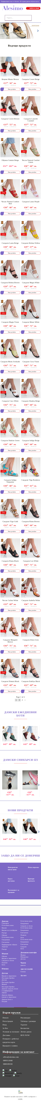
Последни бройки (8, 978)
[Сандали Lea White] (31, 548)
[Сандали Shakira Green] (10, 428)
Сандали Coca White (10, 401)
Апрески (5, 947)
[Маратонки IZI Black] (9, 780)
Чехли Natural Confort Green (31, 161)
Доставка (6, 1035)
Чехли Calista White (10, 600)
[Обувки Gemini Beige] (10, 147)
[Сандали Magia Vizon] (10, 309)
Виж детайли (12, 89)
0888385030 (8, 1064)
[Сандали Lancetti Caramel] (31, 106)
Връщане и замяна (10, 1046)
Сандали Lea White (30, 561)
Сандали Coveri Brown (10, 119)
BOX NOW (25, 1035)
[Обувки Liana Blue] (9, 826)
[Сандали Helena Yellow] (31, 230)
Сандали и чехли (27, 926)
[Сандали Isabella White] (31, 588)
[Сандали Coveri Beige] (31, 66)
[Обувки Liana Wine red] (30, 826)
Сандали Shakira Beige (31, 401)
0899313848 (34, 8)
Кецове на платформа (9, 930)
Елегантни (5, 942)
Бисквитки (25, 1028)
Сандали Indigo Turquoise (10, 481)
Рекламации (25, 1018)
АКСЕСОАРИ (27, 969)
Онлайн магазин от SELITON (20, 1102)
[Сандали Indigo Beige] (31, 428)
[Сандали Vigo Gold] (10, 509)
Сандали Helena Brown (10, 283)
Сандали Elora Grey (31, 640)
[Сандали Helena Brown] (10, 270)
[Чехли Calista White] (10, 588)
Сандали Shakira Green (10, 440)
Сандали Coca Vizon (31, 362)
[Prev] (3, 30)
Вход (5, 1025)
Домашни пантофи (29, 952)
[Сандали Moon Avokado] (10, 349)
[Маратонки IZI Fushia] (30, 780)
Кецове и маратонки (9, 958)
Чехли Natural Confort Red (10, 203)
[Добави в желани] (17, 59)
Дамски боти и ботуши (7, 1000)
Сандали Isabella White (31, 600)
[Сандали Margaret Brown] (10, 627)
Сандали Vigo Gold (10, 521)
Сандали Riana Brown (31, 521)
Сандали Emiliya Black (31, 681)
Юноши (5, 969)
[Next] (37, 30)
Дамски (5, 921)
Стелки (23, 971)
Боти (22, 937)
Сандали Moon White (30, 322)
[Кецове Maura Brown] (10, 66)
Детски (5, 973)
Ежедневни (6, 940)
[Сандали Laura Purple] (31, 189)
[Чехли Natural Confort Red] (10, 189)
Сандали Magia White (30, 283)
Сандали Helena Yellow (30, 243)
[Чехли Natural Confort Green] (31, 147)
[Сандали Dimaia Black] (10, 669)
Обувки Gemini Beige (10, 160)
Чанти (23, 963)
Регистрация (8, 1021)
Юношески (24, 957)
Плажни (23, 935)
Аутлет (24, 975)
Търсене (24, 1025)
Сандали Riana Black (10, 561)
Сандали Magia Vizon (10, 322)
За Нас (5, 1028)
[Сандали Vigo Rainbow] (31, 467)
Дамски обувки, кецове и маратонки (9, 996)
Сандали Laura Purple (30, 202)
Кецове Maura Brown (10, 79)
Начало (5, 1018)
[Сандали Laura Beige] (10, 230)
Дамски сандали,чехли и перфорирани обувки (10, 991)
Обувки (4, 935)
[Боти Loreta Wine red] (30, 734)
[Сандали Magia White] (31, 270)
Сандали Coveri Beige (31, 79)
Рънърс (4, 933)
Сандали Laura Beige (10, 243)
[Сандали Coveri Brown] (10, 106)
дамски (23, 965)
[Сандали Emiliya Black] (31, 669)
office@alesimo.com (11, 1057)
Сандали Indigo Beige (30, 440)
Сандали (24, 947)
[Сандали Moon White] (31, 309)
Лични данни (26, 1032)
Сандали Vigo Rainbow (30, 480)
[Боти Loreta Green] (9, 734)
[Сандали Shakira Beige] (31, 388)
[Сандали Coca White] (10, 388)
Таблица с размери (28, 1021)
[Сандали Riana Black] (10, 548)
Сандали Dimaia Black (10, 681)
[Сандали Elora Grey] (31, 627)
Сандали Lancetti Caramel (31, 120)
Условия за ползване (11, 1032)
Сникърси (5, 923)
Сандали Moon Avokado (10, 362)
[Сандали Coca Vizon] (31, 349)
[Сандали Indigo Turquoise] (10, 467)
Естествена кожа (8, 925)
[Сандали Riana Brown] (31, 509)
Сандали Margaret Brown (10, 641)
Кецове (4, 928)
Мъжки (5, 954)
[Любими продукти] (34, 17)
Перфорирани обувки (9, 944)
